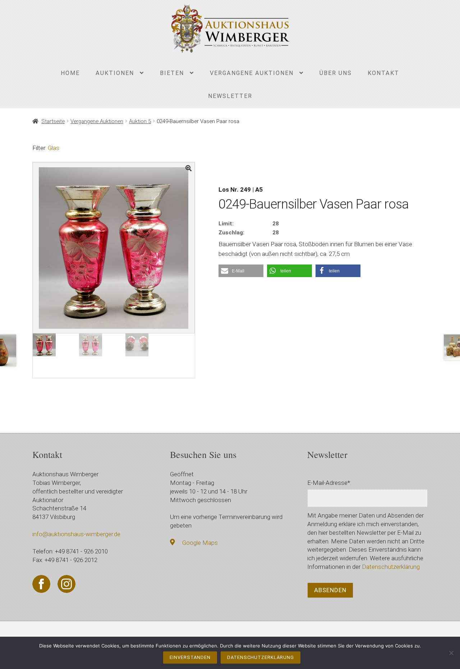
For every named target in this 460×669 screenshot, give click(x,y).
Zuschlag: (231, 232)
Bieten (172, 73)
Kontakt (383, 73)
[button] (240, 271)
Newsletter (230, 96)
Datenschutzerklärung (391, 566)
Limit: (226, 223)
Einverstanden (190, 657)
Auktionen (115, 73)
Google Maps (200, 542)
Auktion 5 (140, 121)
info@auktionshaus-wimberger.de (76, 534)
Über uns (335, 73)
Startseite (53, 121)
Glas (53, 147)
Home (70, 73)
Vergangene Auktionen (252, 73)
